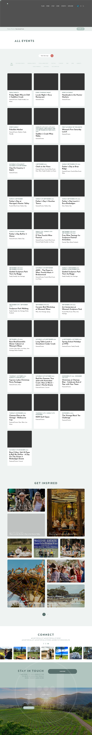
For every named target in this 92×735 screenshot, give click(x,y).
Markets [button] (79, 63)
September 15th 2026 (42, 304)
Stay (53, 6)
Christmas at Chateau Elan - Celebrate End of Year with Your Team (71, 382)
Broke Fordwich (74, 242)
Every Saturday (67, 92)
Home (8, 29)
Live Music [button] (46, 66)
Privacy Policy (63, 698)
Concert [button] (61, 63)
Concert (11, 348)
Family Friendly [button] (37, 66)
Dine (58, 6)
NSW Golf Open (42, 417)
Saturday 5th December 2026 (18, 449)
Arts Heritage (21, 276)
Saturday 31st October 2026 (45, 376)
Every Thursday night (43, 92)
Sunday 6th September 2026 (45, 198)
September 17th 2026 (16, 339)
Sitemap (63, 696)
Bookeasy (41, 732)
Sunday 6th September (16, 231)
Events (63, 6)
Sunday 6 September (16, 198)
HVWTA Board (63, 702)
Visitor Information (29, 702)
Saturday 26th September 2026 (46, 339)
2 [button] (47, 614)
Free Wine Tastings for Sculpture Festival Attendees (71, 237)
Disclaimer (63, 701)
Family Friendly (22, 99)
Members (63, 703)
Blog (29, 703)
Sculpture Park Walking (18, 308)
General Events (13, 99)
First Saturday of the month (72, 127)
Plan (42, 6)
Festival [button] (53, 63)
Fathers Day (23, 206)
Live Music (53, 171)
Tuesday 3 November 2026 (17, 413)
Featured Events (40, 169)
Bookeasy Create (55, 732)
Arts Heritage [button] (55, 66)
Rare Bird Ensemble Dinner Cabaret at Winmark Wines (17, 344)
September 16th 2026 (68, 304)
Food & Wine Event (50, 169)
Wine (48, 6)
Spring (48, 311)
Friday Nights (14, 92)
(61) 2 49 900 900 (46, 703)
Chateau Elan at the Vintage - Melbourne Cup (17, 418)
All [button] (11, 63)
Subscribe (62, 671)
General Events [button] (32, 63)
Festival (38, 242)
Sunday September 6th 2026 (71, 164)
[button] (52, 55)
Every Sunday (14, 127)
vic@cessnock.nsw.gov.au (46, 712)
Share (79, 28)
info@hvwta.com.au (46, 705)
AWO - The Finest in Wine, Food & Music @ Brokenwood (44, 272)
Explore (70, 6)
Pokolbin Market (16, 129)
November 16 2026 (67, 413)
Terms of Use (63, 699)
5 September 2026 (41, 164)
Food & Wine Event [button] (43, 63)
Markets (20, 132)
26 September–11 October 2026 (71, 339)
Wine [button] (72, 63)
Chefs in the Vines (43, 166)
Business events (28, 707)
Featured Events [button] (20, 63)
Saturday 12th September (44, 267)
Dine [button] (67, 63)
